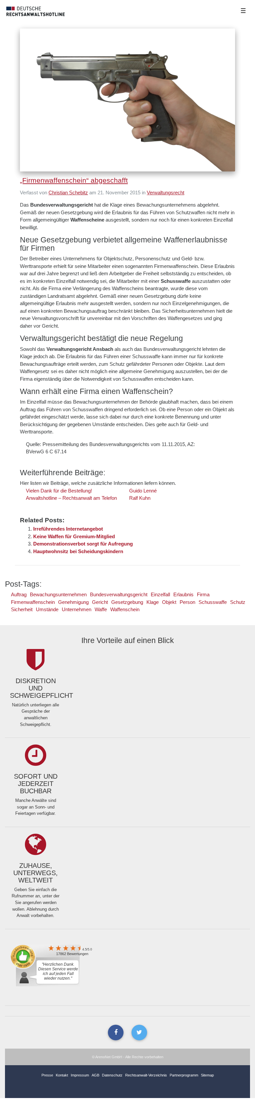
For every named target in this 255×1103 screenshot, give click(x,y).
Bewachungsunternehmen (58, 594)
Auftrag (19, 594)
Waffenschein (124, 609)
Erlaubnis (183, 594)
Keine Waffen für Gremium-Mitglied (74, 536)
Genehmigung (73, 602)
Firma (203, 594)
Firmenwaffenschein (33, 602)
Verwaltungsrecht (165, 192)
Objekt (169, 602)
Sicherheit (22, 609)
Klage (152, 602)
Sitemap (207, 1075)
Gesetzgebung (127, 602)
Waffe (101, 609)
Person (187, 602)
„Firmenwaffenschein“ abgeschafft (74, 180)
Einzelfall (160, 594)
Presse (47, 1075)
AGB (95, 1075)
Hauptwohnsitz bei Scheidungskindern (78, 551)
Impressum (80, 1075)
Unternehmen (76, 609)
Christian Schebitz (68, 192)
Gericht (100, 602)
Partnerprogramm (184, 1075)
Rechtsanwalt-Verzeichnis (146, 1075)
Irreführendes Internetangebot (68, 529)
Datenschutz (112, 1075)
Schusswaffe (213, 602)
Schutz (237, 602)
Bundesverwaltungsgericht (118, 594)
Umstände (47, 609)
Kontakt (62, 1075)
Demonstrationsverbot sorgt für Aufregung (83, 544)
